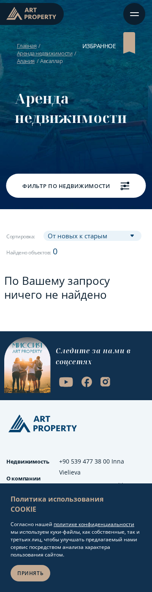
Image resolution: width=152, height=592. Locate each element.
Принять (30, 573)
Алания (26, 61)
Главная (26, 45)
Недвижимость (27, 461)
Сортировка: (20, 236)
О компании (23, 478)
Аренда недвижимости (44, 53)
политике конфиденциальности (94, 524)
